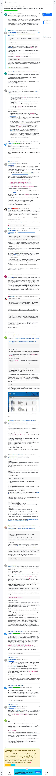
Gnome (18, 545)
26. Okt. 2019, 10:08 (27, 143)
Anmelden (13, 764)
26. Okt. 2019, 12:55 (24, 230)
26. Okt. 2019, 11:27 (26, 208)
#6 (39, 163)
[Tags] (1, 8)
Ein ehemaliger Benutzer (12, 32)
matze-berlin (10, 13)
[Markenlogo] (5, 2)
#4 (39, 89)
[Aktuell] (1, 6)
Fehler (14, 192)
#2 (39, 32)
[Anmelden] (55, 1)
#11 (39, 336)
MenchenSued (10, 143)
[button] (1, 772)
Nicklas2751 (10, 208)
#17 (39, 659)
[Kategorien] (1, 3)
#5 (39, 143)
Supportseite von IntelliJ (28, 172)
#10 (39, 298)
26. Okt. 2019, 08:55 (24, 32)
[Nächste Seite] (31, 769)
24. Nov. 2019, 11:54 (24, 706)
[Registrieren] (55, 3)
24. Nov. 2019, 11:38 (24, 659)
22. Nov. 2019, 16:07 (20, 336)
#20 (39, 719)
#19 (39, 706)
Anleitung (10, 47)
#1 (39, 13)
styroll (9, 298)
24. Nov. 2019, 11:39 (27, 687)
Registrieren (8, 764)
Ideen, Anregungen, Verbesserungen (11, 10)
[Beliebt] (1, 10)
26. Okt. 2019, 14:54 (17, 298)
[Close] (38, 750)
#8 (39, 230)
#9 (39, 275)
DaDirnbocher (10, 526)
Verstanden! (38, 772)
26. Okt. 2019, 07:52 (20, 13)
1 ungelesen (46, 36)
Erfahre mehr (23, 773)
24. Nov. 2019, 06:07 (20, 526)
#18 (39, 687)
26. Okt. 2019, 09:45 (24, 89)
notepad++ (16, 254)
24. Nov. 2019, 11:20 (27, 633)
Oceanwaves (10, 336)
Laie (8, 275)
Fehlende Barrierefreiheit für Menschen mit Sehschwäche (27, 338)
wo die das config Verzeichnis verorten (20, 174)
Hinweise (35, 547)
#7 (39, 208)
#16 (39, 633)
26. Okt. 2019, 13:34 (16, 275)
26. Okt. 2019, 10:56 (24, 163)
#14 (39, 526)
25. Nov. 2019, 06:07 (20, 719)
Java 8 (15, 666)
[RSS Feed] (41, 10)
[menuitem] (55, 1)
